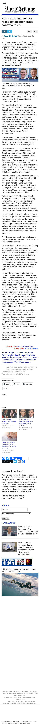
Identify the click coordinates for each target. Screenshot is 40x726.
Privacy (5, 693)
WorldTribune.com (22, 362)
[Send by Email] (35, 31)
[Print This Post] (29, 31)
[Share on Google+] (16, 31)
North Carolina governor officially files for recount (9, 421)
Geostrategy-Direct (25, 346)
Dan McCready (28, 355)
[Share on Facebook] (4, 31)
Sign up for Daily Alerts (25, 693)
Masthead (12, 693)
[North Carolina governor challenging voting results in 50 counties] (26, 413)
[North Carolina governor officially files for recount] (9, 413)
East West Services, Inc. (29, 691)
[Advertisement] (20, 624)
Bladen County (14, 355)
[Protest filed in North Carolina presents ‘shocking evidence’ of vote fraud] (9, 436)
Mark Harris (7, 357)
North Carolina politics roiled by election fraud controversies (20, 359)
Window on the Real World (11, 691)
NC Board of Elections (22, 357)
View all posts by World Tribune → (16, 374)
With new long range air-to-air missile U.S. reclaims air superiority (19, 570)
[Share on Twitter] (10, 31)
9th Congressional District (16, 352)
